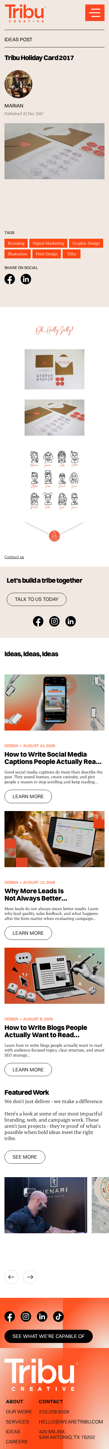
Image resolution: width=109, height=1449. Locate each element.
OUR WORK (19, 1411)
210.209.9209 (54, 1411)
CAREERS (17, 1441)
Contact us (14, 556)
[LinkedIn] (42, 1316)
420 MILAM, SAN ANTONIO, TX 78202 (67, 1434)
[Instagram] (26, 1316)
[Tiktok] (58, 1316)
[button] (11, 1277)
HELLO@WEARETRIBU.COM (71, 1421)
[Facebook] (9, 1316)
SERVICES (17, 1421)
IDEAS (13, 1431)
